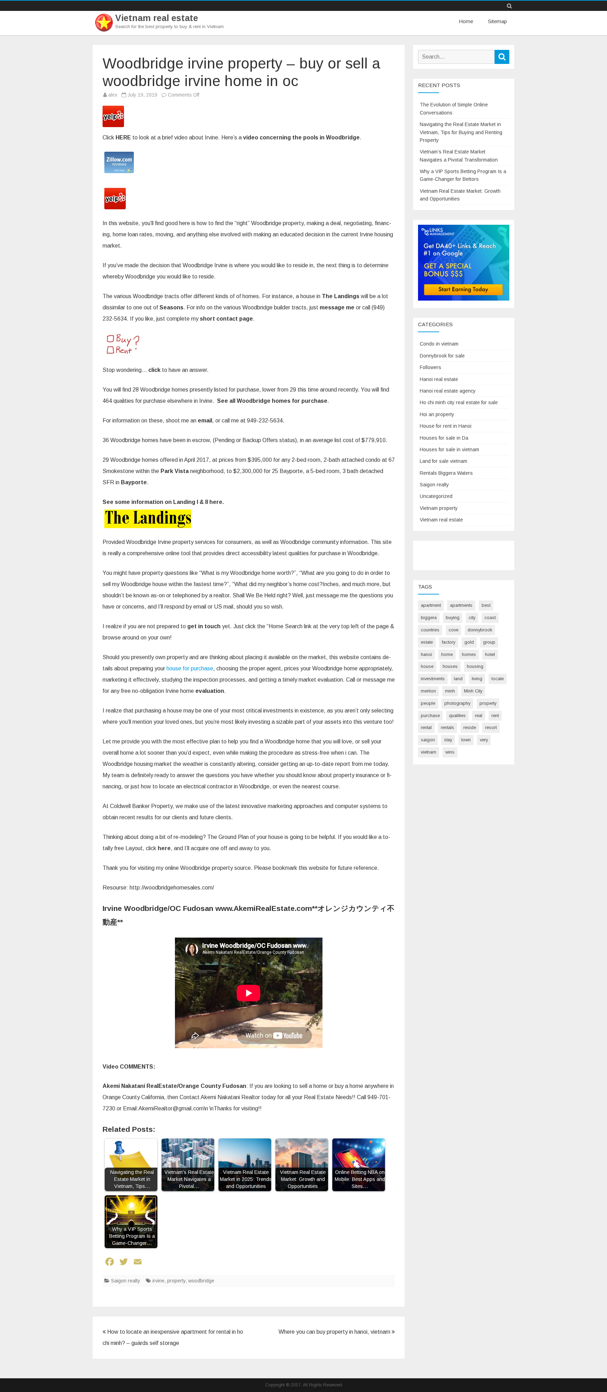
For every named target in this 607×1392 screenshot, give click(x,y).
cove (453, 629)
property (176, 1280)
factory (448, 642)
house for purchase (190, 668)
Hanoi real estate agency (448, 391)
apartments (461, 605)
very (484, 739)
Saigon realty (125, 1280)
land (458, 678)
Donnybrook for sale (442, 356)
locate (497, 678)
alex (112, 95)
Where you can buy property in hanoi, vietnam (335, 1332)
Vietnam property (439, 508)
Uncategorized (436, 496)
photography (457, 703)
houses (450, 666)
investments (433, 678)
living (477, 678)
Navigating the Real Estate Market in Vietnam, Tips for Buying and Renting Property (461, 132)
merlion (428, 691)
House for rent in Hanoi (445, 426)
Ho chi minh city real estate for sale (459, 402)
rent (495, 715)
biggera (429, 617)
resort (491, 727)
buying (452, 617)
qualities (457, 715)
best (486, 605)
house (427, 666)
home (447, 654)
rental (426, 727)
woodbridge (201, 1280)
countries (430, 629)
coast (490, 617)
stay (448, 739)
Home (466, 21)
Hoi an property (437, 414)
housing (475, 666)
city (472, 617)
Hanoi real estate (439, 379)
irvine (158, 1280)
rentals (447, 727)
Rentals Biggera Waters (446, 473)
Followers (430, 367)
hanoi (426, 654)
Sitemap (497, 21)
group (489, 642)
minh (450, 691)
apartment (431, 605)
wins (450, 752)
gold (469, 642)
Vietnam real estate (156, 18)
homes (469, 654)
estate (427, 642)
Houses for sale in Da (444, 438)
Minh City (473, 691)
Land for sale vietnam (443, 461)
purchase (430, 715)
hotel (490, 654)
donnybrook (480, 629)
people (428, 703)
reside (469, 727)
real (478, 715)
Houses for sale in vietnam (449, 449)
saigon (428, 739)
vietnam (428, 752)
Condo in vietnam (439, 344)
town (466, 739)
